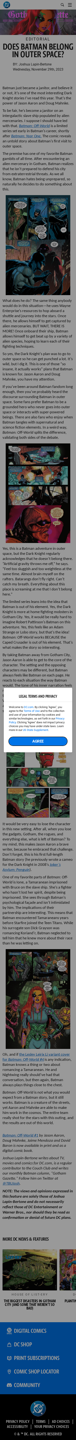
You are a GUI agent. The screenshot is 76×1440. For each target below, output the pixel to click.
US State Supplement (35, 730)
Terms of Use (32, 710)
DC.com (28, 707)
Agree (38, 741)
